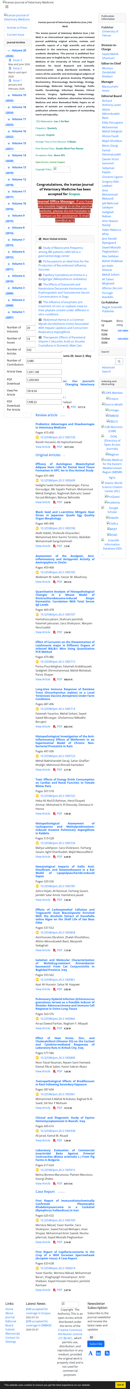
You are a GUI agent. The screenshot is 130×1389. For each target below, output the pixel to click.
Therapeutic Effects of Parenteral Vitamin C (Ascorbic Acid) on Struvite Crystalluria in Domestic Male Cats (61, 341)
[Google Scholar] (112, 509)
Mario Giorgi (110, 145)
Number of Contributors (15, 362)
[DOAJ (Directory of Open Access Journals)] (112, 442)
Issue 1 (17, 80)
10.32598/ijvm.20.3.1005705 (57, 572)
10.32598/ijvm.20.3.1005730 (57, 437)
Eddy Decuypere (112, 122)
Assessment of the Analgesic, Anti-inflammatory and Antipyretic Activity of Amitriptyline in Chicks (65, 559)
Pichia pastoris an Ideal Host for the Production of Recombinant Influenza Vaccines (63, 265)
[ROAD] (112, 534)
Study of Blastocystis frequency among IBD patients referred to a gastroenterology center (60, 252)
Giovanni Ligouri (112, 177)
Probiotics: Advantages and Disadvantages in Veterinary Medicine (65, 425)
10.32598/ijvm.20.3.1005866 (57, 1019)
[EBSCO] (112, 421)
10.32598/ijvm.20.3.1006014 (57, 1268)
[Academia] (112, 502)
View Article (43, 447)
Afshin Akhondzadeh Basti (111, 114)
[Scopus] (112, 398)
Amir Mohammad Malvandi (110, 194)
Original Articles (48, 455)
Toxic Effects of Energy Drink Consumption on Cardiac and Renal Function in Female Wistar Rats (65, 783)
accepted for (64, 194)
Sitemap (10, 1342)
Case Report (45, 1191)
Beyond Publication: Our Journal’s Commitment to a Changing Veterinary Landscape (65, 384)
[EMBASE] (112, 415)
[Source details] (112, 404)
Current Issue (15, 34)
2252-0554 (123, 338)
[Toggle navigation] (64, 6)
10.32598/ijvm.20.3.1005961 (57, 1094)
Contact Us (12, 1337)
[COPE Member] (112, 393)
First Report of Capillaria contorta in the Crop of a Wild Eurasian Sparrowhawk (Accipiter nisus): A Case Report (65, 1255)
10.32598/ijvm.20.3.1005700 (57, 528)
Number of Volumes (14, 329)
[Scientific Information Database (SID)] (112, 544)
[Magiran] (112, 454)
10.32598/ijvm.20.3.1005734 (57, 843)
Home (9, 1309)
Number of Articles (14, 351)
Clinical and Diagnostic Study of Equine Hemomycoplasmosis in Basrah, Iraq (65, 1119)
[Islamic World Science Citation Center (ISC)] (112, 487)
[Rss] (107, 1354)
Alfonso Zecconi (112, 288)
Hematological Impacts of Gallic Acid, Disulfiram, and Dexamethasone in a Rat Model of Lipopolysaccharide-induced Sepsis (65, 871)
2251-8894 (123, 330)
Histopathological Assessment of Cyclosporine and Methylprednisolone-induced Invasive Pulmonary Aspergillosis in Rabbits (65, 828)
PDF (77, 407)
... (102, 554)
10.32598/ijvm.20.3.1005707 (57, 614)
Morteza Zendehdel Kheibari (109, 72)
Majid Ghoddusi (112, 141)
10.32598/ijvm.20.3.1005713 (57, 662)
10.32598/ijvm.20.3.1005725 (57, 796)
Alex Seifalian (110, 256)
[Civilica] (112, 523)
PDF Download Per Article (13, 406)
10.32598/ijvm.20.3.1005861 (57, 980)
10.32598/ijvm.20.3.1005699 (57, 480)
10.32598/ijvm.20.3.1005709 (57, 1220)
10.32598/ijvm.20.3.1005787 (57, 886)
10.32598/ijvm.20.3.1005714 (57, 709)
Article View (14, 371)
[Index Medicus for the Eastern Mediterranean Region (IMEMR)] (112, 466)
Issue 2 (17, 68)
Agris (112, 477)
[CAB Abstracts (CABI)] (112, 429)
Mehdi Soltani (111, 274)
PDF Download (13, 381)
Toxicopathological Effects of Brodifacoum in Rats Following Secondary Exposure (65, 1082)
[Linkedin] (98, 1354)
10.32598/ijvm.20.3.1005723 (57, 756)
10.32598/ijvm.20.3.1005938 (57, 1131)
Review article (46, 415)
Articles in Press (17, 28)
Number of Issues (14, 340)
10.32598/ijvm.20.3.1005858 (57, 932)
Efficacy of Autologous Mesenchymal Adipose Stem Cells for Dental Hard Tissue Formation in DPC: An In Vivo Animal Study (65, 467)
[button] (91, 1385)
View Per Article (12, 392)
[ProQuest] (112, 496)
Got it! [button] (120, 1385)
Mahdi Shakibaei (112, 261)
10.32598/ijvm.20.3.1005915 (57, 1170)
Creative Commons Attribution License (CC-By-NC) (70, 1334)
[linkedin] (112, 517)
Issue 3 (17, 60)
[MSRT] (112, 529)
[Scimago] (112, 410)
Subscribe (96, 1344)
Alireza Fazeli (110, 136)
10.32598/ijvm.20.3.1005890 (57, 1058)
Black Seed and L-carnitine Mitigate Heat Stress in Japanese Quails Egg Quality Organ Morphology (65, 515)
